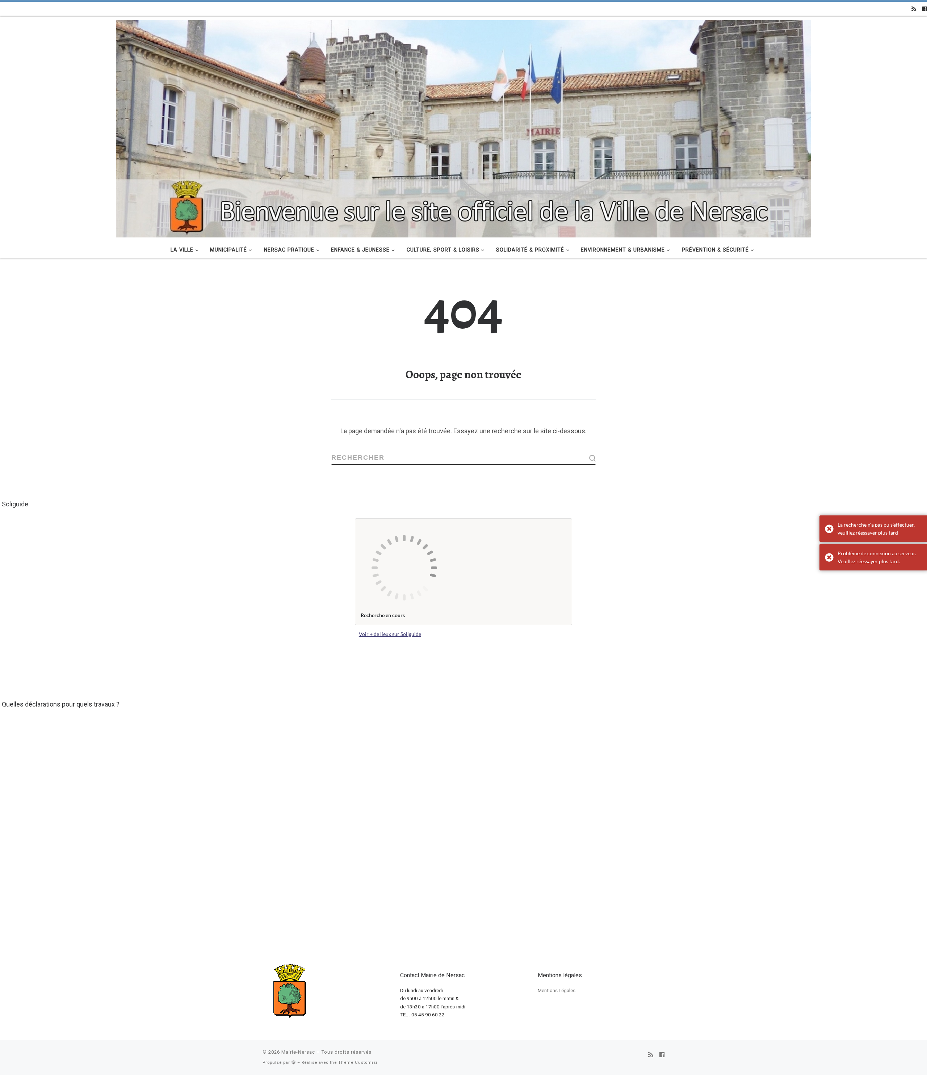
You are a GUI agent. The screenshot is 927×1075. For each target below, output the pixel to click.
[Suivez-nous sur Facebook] (924, 9)
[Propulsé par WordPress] (293, 1062)
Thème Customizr (358, 1062)
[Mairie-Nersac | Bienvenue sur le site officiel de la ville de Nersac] (463, 127)
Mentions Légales (556, 990)
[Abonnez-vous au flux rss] (913, 9)
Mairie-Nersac (298, 1052)
